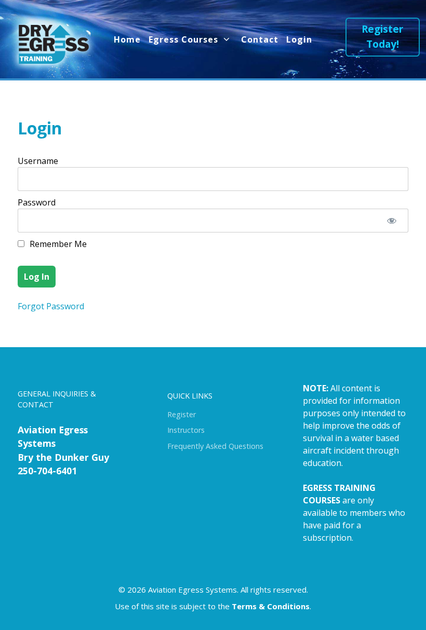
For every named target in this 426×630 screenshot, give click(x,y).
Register (181, 414)
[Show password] (391, 220)
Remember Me (57, 244)
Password (37, 202)
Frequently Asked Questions (215, 446)
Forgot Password (51, 306)
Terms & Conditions (271, 606)
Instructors (186, 430)
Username (38, 161)
